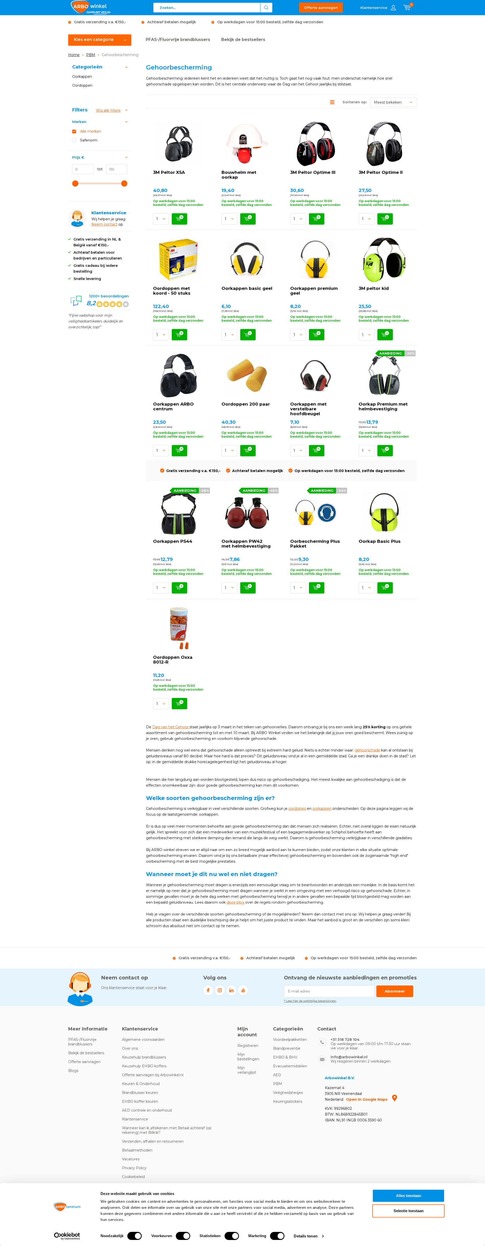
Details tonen (305, 1236)
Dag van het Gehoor (170, 727)
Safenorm (89, 140)
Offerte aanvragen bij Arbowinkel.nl (152, 1075)
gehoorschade (367, 750)
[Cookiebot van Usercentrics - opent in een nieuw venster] (67, 1236)
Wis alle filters (108, 110)
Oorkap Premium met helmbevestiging (383, 406)
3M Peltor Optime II (381, 172)
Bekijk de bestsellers (243, 39)
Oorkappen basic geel (247, 288)
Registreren (247, 1045)
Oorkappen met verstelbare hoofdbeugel (308, 409)
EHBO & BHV (285, 1057)
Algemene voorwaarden (143, 1039)
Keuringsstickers (287, 1101)
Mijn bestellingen (248, 1056)
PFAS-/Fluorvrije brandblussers (178, 39)
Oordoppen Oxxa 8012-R (172, 660)
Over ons (130, 1048)
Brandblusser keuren (140, 1092)
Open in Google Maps (367, 1099)
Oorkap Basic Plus (380, 541)
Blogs (73, 1070)
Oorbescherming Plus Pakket (315, 544)
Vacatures (130, 1159)
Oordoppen (82, 85)
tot (98, 169)
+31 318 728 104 (345, 1040)
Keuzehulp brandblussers (144, 1057)
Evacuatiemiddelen (290, 1066)
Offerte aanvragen (321, 8)
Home (74, 55)
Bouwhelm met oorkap (239, 175)
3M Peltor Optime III (312, 172)
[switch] (183, 1236)
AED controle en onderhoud (147, 1110)
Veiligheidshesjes (288, 1092)
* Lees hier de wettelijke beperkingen (310, 1001)
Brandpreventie (286, 1048)
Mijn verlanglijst (246, 1070)
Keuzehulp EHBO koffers (144, 1066)
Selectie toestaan (409, 1211)
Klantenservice (135, 1119)
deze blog (235, 902)
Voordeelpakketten (290, 1039)
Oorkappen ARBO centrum (173, 406)
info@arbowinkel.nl (349, 1057)
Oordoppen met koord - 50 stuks (171, 291)
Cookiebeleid (133, 1176)
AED (277, 1075)
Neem (97, 224)
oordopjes (297, 808)
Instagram (220, 990)
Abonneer (395, 991)
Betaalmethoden (137, 1150)
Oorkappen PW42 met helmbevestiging (246, 544)
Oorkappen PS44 (172, 541)
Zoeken (266, 8)
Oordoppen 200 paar (246, 404)
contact (110, 224)
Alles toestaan (408, 1195)
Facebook (208, 990)
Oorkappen (82, 76)
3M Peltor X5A (169, 172)
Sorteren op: (355, 102)
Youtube (243, 990)
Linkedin (231, 990)
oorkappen (321, 808)
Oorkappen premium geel (314, 291)
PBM (90, 55)
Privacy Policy (134, 1168)
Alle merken (90, 131)
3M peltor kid (374, 288)
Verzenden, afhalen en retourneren (153, 1141)
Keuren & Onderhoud (141, 1084)
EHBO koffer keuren (140, 1101)
